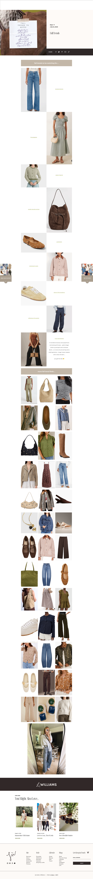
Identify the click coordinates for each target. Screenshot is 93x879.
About (28, 858)
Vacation (38, 861)
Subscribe (29, 861)
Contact (28, 859)
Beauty (51, 858)
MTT (57, 875)
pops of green (59, 175)
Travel (50, 861)
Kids (50, 859)
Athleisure (39, 858)
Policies (28, 864)
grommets (59, 242)
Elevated (38, 859)
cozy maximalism (59, 338)
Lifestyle (52, 852)
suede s (30, 209)
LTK (60, 865)
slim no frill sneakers (59, 292)
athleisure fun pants (33, 318)
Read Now (17, 838)
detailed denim (59, 89)
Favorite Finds (63, 858)
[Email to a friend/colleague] (65, 52)
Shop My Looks (40, 862)
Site (27, 852)
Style (51, 25)
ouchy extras (35, 209)
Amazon (61, 864)
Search (28, 862)
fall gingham (33, 137)
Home (50, 856)
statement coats (33, 266)
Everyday (38, 856)
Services (28, 856)
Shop (60, 852)
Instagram (62, 862)
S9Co (52, 875)
